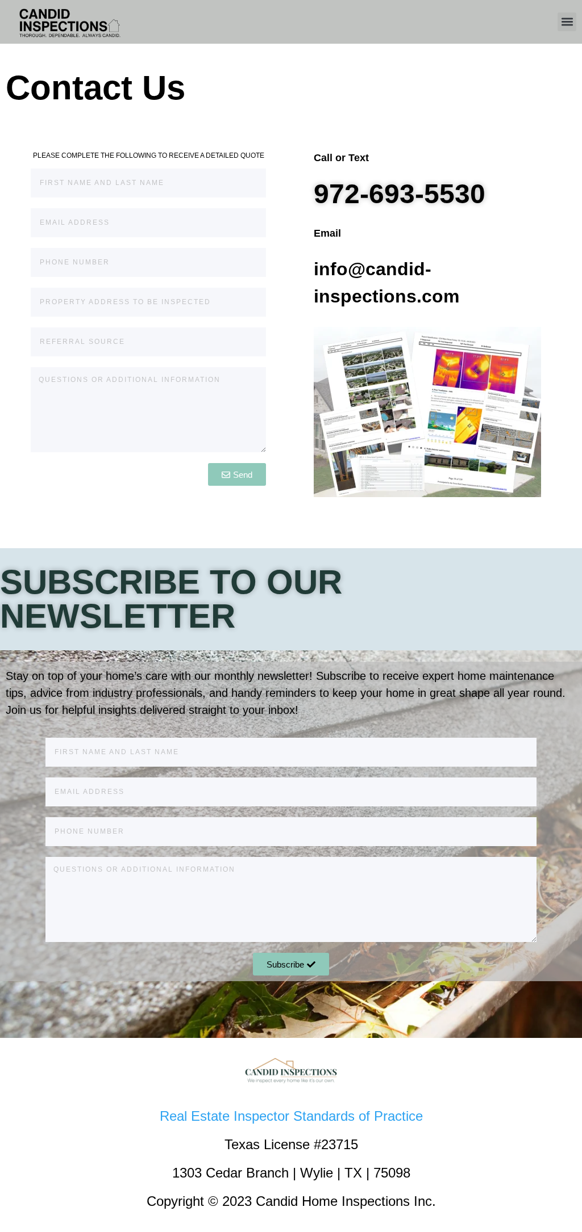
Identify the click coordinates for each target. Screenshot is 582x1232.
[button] (567, 21)
